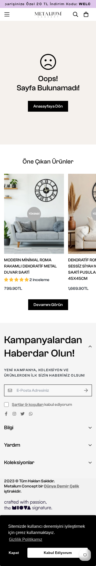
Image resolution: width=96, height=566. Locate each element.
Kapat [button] (14, 553)
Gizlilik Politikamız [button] (25, 539)
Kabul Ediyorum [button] (58, 553)
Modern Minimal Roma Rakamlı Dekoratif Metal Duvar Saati (30, 266)
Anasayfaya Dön (48, 106)
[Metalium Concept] (48, 14)
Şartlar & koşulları (28, 404)
